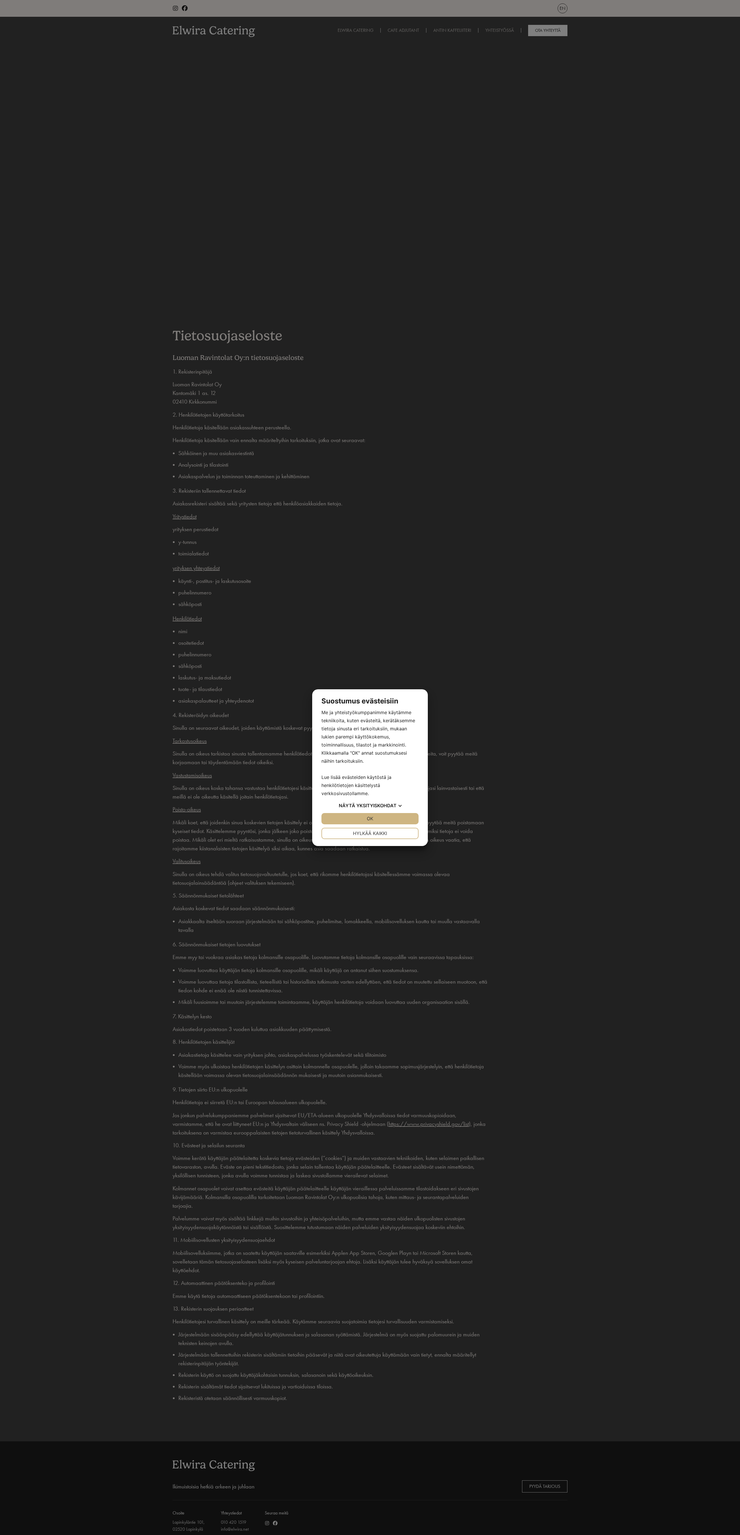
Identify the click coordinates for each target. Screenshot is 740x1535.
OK (370, 818)
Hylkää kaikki (370, 833)
